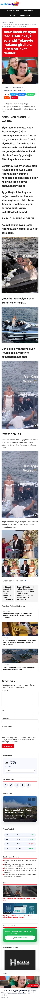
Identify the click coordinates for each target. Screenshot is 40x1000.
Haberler (4, 22)
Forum (12, 15)
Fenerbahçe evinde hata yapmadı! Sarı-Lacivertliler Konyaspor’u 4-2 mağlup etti (20, 875)
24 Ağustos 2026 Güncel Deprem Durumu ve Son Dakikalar (20, 871)
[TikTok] (28, 785)
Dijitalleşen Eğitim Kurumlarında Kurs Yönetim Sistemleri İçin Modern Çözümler (18, 865)
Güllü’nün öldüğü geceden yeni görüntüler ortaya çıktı (20, 861)
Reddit (7, 98)
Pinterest (14, 98)
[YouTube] (22, 785)
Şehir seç (8, 766)
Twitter (13, 94)
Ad (3, 710)
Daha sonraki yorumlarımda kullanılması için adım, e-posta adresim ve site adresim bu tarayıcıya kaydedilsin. (18, 739)
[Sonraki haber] (33, 799)
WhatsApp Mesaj (20, 938)
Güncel (11, 22)
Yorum (5, 691)
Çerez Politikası (24, 15)
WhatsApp (31, 94)
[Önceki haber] (29, 799)
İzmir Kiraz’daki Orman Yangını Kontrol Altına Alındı (20, 868)
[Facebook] (5, 785)
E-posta (5, 718)
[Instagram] (16, 785)
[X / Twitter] (11, 785)
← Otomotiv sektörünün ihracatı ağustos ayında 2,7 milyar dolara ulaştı (8, 593)
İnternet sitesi (7, 727)
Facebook (21, 94)
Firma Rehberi (28, 10)
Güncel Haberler (13, 10)
